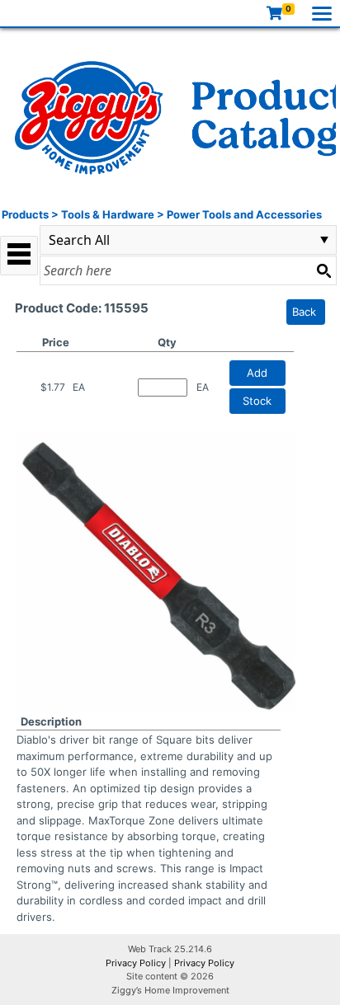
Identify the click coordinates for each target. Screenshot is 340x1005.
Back (304, 311)
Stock (257, 400)
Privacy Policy (136, 963)
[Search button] (323, 270)
